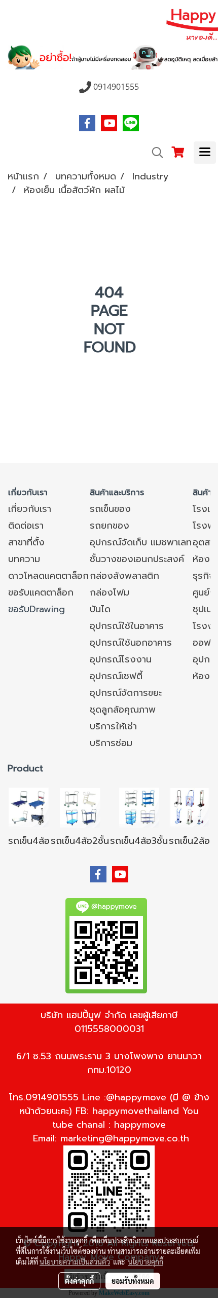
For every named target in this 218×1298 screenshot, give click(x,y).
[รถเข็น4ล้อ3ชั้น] (139, 807)
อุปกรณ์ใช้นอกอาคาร (131, 643)
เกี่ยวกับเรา (29, 509)
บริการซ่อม (111, 743)
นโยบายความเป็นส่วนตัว (75, 1261)
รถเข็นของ (110, 509)
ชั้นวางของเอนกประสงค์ (137, 559)
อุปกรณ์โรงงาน (121, 659)
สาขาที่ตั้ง (26, 542)
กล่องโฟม (109, 592)
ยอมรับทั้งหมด (133, 1280)
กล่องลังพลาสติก (124, 576)
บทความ (24, 559)
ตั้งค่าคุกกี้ (79, 1280)
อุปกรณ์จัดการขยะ (126, 693)
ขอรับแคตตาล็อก (41, 592)
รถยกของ (109, 525)
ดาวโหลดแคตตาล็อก (48, 576)
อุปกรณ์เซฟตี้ (116, 676)
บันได (100, 609)
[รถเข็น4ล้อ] (29, 807)
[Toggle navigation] (205, 152)
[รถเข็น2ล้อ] (189, 807)
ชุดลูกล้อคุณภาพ (123, 709)
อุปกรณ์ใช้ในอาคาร (127, 626)
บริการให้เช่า (113, 726)
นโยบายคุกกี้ (145, 1261)
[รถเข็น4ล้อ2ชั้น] (80, 807)
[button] (154, 152)
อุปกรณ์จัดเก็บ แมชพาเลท (141, 542)
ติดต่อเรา (26, 525)
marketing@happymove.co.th (124, 1138)
